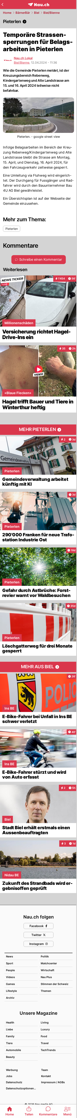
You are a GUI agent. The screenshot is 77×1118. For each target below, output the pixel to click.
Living (45, 1022)
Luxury (45, 1029)
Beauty (10, 1056)
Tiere (9, 1043)
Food (44, 1036)
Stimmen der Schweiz (54, 984)
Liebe (9, 1029)
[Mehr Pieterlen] (38, 429)
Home (7, 13)
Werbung (12, 1069)
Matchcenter (49, 963)
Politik (45, 956)
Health (10, 1022)
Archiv (10, 997)
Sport (9, 963)
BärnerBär (23, 13)
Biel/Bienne (51, 13)
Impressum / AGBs (53, 1082)
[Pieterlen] (38, 21)
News (9, 956)
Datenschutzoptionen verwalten (21, 1088)
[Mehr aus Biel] (38, 667)
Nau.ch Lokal (23, 58)
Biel (36, 13)
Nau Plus (46, 977)
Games (10, 984)
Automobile (13, 1050)
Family (10, 1036)
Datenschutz (14, 1082)
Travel (45, 1043)
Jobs (9, 1076)
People (10, 970)
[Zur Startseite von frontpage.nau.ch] (38, 4)
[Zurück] (2, 4)
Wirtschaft (47, 970)
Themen (46, 990)
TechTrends (48, 1050)
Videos (10, 977)
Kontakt (46, 1076)
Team (44, 1069)
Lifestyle (11, 990)
